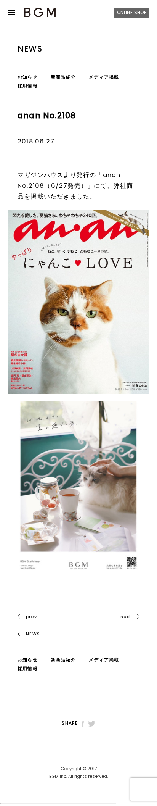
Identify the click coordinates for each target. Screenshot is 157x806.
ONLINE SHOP (131, 12)
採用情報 (28, 85)
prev (31, 617)
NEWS (32, 634)
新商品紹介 (63, 77)
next (125, 617)
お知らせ (28, 77)
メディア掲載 (104, 77)
